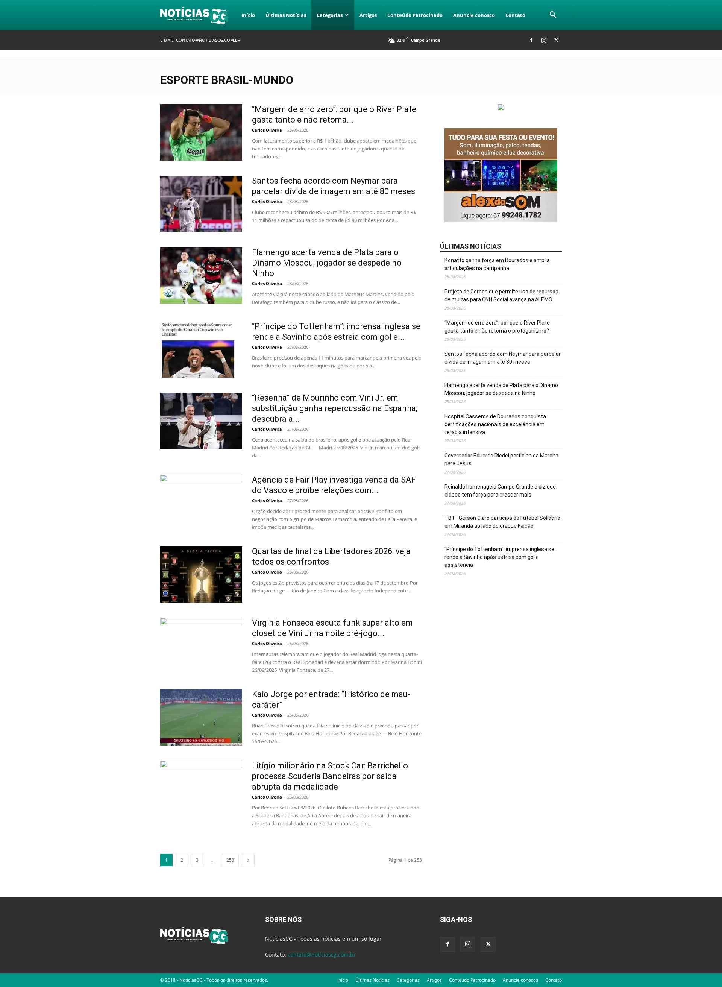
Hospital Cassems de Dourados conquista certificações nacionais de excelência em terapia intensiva (495, 424)
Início (248, 15)
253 (230, 860)
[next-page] (248, 860)
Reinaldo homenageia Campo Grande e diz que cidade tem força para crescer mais (500, 491)
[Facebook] (531, 40)
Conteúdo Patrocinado (415, 15)
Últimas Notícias (285, 15)
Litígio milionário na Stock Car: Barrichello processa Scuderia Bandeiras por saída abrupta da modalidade (330, 776)
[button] (553, 15)
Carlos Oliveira (267, 130)
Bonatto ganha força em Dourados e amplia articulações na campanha (497, 264)
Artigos (368, 15)
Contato (515, 15)
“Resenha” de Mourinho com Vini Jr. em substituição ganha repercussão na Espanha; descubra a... (334, 408)
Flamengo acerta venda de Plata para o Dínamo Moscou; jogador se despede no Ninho (327, 263)
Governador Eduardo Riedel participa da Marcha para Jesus (501, 459)
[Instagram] (543, 40)
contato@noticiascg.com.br (208, 40)
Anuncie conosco (474, 15)
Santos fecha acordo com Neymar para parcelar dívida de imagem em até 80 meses (502, 358)
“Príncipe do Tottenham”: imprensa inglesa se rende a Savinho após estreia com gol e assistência (499, 557)
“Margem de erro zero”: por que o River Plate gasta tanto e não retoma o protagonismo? (497, 327)
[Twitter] (556, 40)
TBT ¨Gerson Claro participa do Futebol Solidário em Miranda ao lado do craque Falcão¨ (502, 522)
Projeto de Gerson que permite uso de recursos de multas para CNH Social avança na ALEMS (501, 295)
